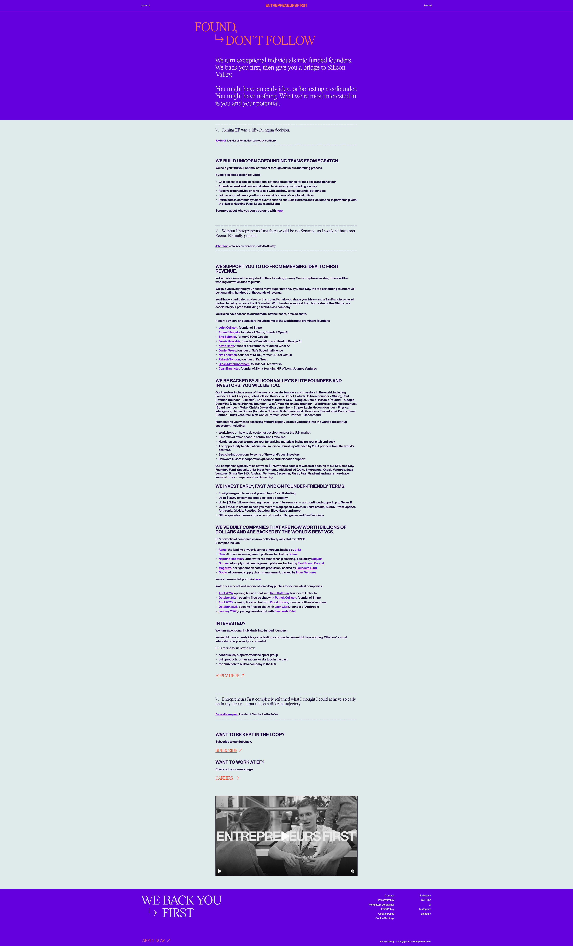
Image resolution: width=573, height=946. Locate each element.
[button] (145, 5)
